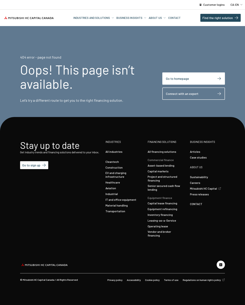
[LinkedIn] (221, 265)
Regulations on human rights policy (202, 279)
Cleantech (112, 161)
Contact (174, 17)
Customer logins (214, 4)
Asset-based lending (161, 165)
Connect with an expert (182, 94)
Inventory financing (160, 214)
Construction (114, 167)
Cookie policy (152, 279)
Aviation (110, 188)
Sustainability (199, 177)
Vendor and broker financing (159, 233)
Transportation (115, 211)
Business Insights (129, 17)
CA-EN (234, 4)
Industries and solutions (92, 17)
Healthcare (112, 182)
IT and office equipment (120, 199)
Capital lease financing (162, 203)
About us (155, 17)
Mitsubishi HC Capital (204, 188)
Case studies (198, 157)
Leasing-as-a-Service (162, 220)
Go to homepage (177, 79)
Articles (195, 151)
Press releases (199, 194)
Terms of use (171, 279)
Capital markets (158, 171)
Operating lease (158, 226)
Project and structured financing (162, 178)
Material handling (116, 205)
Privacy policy (114, 279)
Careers (195, 182)
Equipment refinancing (162, 209)
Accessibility (134, 279)
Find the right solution (217, 18)
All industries (113, 151)
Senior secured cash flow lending (164, 187)
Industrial (111, 194)
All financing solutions (162, 151)
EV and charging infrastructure (115, 174)
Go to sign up (31, 165)
